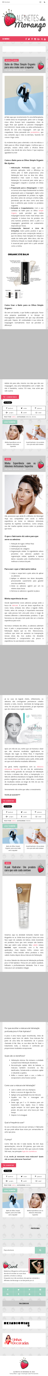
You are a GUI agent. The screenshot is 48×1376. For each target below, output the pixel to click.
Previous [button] (8, 269)
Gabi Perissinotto (33, 1373)
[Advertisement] (25, 49)
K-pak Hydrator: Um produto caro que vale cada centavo (20, 868)
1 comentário (11, 397)
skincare (15, 605)
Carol (10, 70)
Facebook (24, 1303)
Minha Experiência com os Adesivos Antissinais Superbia (20, 464)
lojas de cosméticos (29, 1151)
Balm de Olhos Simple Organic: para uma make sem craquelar (20, 65)
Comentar (9, 801)
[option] (24, 269)
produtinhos (35, 132)
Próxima (35, 1228)
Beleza (8, 60)
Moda (15, 60)
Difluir (15, 1373)
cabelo (35, 945)
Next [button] (40, 269)
